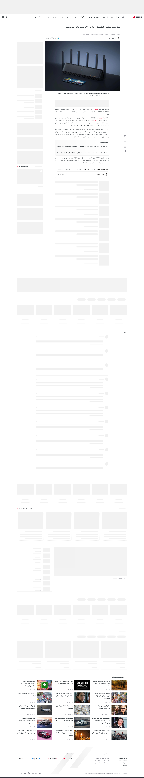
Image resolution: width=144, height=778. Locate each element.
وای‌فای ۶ (95, 121)
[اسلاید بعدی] (15, 179)
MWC (77, 109)
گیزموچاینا (101, 118)
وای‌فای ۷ (95, 109)
